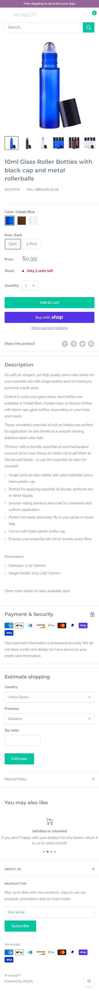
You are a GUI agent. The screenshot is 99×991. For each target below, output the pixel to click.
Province (12, 709)
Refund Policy (16, 779)
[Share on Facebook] (65, 343)
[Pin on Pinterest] (73, 343)
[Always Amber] (21, 220)
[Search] (88, 27)
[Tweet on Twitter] (82, 343)
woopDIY (12, 189)
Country (11, 687)
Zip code (12, 730)
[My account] (81, 15)
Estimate (19, 759)
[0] (90, 15)
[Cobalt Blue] (10, 220)
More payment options (50, 328)
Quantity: (12, 286)
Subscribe (20, 926)
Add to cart (49, 302)
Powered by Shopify (19, 981)
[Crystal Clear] (33, 220)
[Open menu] (7, 15)
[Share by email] (91, 343)
